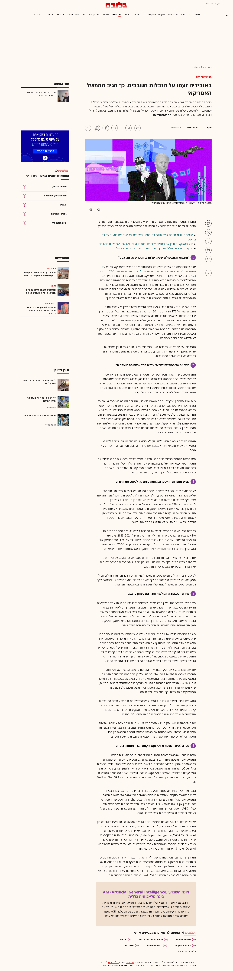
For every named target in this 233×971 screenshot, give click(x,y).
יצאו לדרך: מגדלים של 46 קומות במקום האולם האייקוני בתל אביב (40, 274)
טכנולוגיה (116, 14)
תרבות (51, 14)
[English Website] (228, 14)
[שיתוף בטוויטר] (88, 128)
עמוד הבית (207, 67)
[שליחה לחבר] (114, 128)
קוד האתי (130, 962)
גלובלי (106, 14)
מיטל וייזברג (191, 128)
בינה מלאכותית (154, 945)
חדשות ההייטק (204, 77)
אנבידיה (129, 945)
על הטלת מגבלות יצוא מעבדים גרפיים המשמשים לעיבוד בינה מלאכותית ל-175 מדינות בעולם (147, 271)
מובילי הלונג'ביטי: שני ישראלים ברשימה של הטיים (41, 94)
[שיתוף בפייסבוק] (106, 128)
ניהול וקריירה (94, 14)
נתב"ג (53, 286)
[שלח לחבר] (208, 259)
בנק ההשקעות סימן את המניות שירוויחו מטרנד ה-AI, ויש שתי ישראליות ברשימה (146, 244)
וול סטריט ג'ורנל (38, 14)
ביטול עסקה (50, 303)
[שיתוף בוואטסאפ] (97, 128)
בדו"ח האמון (113, 962)
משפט (126, 14)
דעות (84, 14)
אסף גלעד (206, 128)
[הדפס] (137, 128)
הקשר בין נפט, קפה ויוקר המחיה (40, 415)
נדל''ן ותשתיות (139, 14)
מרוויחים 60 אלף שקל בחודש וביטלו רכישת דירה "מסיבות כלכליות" (41, 310)
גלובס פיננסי (186, 14)
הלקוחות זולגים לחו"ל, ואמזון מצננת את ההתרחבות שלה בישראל (154, 248)
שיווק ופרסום (72, 14)
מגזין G (60, 14)
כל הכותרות (173, 14)
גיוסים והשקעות (183, 945)
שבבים (123, 939)
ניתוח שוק (51, 268)
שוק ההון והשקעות (156, 14)
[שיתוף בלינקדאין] (208, 250)
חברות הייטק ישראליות (151, 939)
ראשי (197, 14)
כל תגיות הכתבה (188, 951)
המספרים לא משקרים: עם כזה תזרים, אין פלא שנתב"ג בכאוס (41, 291)
